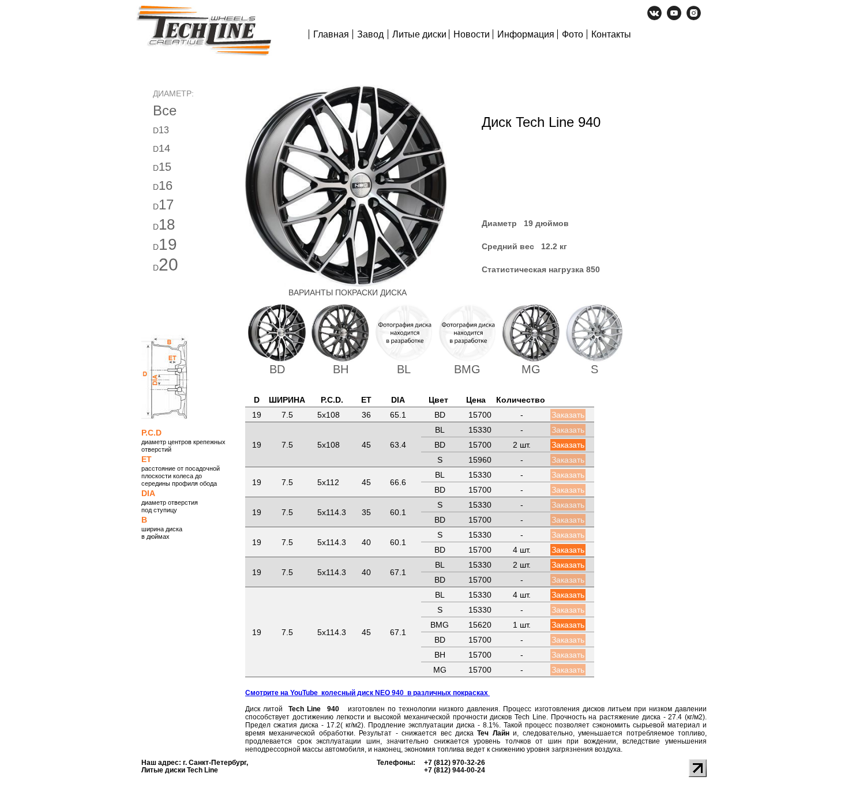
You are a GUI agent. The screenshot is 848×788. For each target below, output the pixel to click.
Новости (471, 34)
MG (531, 369)
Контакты (611, 34)
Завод (370, 34)
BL (404, 369)
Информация (525, 34)
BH (340, 369)
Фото (572, 34)
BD (277, 369)
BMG (467, 369)
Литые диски (419, 34)
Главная (331, 34)
